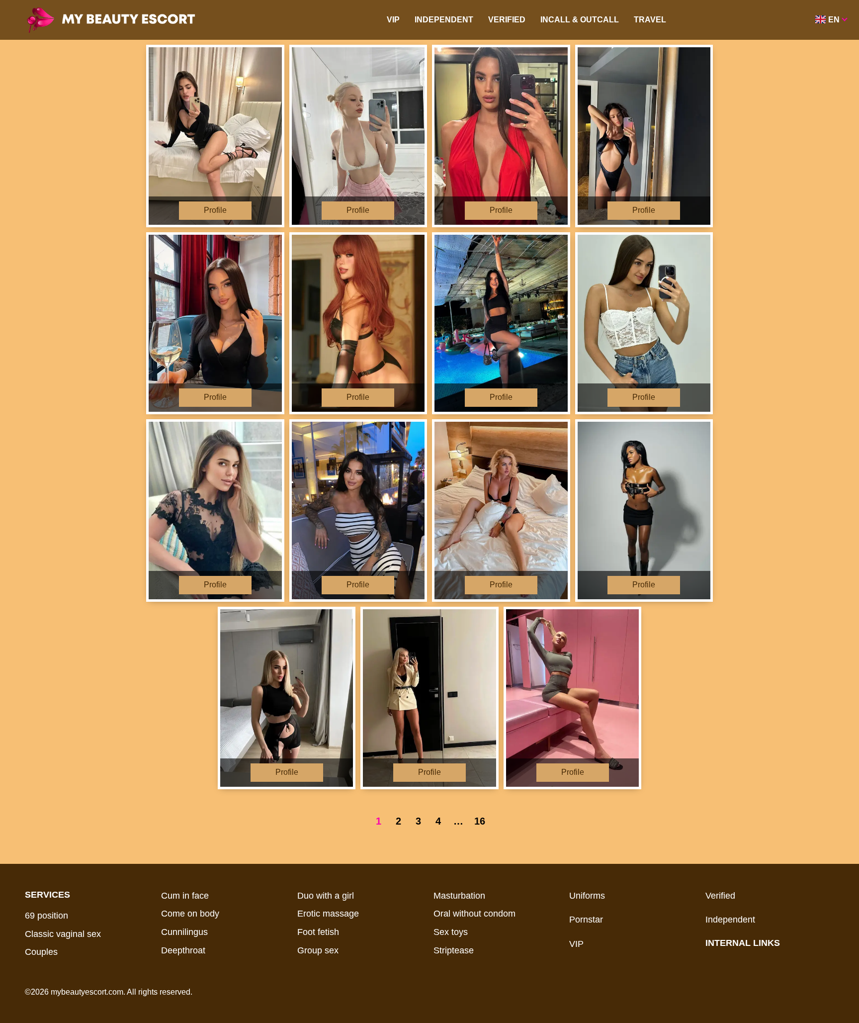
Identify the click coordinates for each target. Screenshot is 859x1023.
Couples (41, 952)
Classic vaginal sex (63, 934)
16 (479, 821)
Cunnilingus (184, 932)
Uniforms (587, 896)
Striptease (453, 950)
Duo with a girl (325, 896)
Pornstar (586, 920)
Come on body (190, 914)
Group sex (318, 950)
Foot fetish (318, 932)
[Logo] (125, 20)
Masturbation (459, 896)
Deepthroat (183, 950)
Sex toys (450, 932)
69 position (46, 916)
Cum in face (185, 896)
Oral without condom (474, 914)
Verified (506, 19)
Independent (444, 19)
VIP (393, 19)
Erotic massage (328, 914)
